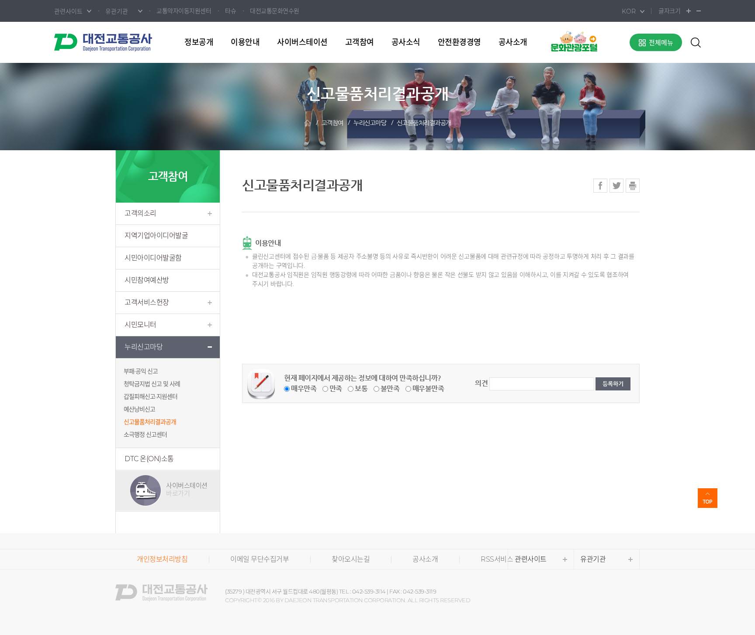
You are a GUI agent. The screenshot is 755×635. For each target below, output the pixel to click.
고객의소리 (140, 213)
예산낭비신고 (139, 409)
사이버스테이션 (302, 42)
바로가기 (187, 489)
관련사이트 (531, 559)
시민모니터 (140, 325)
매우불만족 (428, 388)
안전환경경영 (459, 42)
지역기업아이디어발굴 (156, 235)
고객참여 (359, 42)
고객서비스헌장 (147, 302)
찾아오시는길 (351, 559)
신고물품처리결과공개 (424, 123)
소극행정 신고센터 (145, 434)
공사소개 (513, 42)
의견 (481, 383)
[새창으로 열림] (574, 41)
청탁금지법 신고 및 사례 (152, 384)
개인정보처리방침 (162, 559)
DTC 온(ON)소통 (149, 459)
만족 (335, 388)
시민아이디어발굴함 (153, 258)
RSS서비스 (497, 559)
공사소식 (405, 42)
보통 (361, 388)
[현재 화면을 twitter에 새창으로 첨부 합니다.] (616, 186)
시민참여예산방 (147, 280)
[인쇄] (633, 186)
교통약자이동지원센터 (183, 11)
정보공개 (198, 42)
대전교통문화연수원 (274, 11)
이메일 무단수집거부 (259, 559)
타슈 (230, 11)
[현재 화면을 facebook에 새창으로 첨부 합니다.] (600, 186)
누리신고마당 (369, 123)
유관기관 (593, 559)
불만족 (390, 388)
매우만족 (303, 388)
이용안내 (245, 42)
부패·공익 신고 (141, 371)
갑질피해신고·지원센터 (150, 396)
